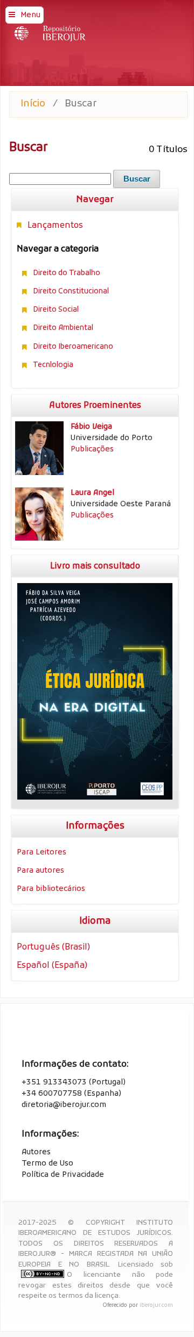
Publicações (92, 449)
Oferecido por (121, 1305)
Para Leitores (41, 852)
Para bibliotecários (51, 889)
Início (32, 104)
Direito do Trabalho (66, 273)
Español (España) (52, 965)
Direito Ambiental (63, 328)
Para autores (40, 871)
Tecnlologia (53, 365)
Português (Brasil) (53, 947)
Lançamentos (55, 225)
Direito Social (56, 309)
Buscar (136, 179)
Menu (30, 15)
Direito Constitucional (71, 291)
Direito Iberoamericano (73, 346)
